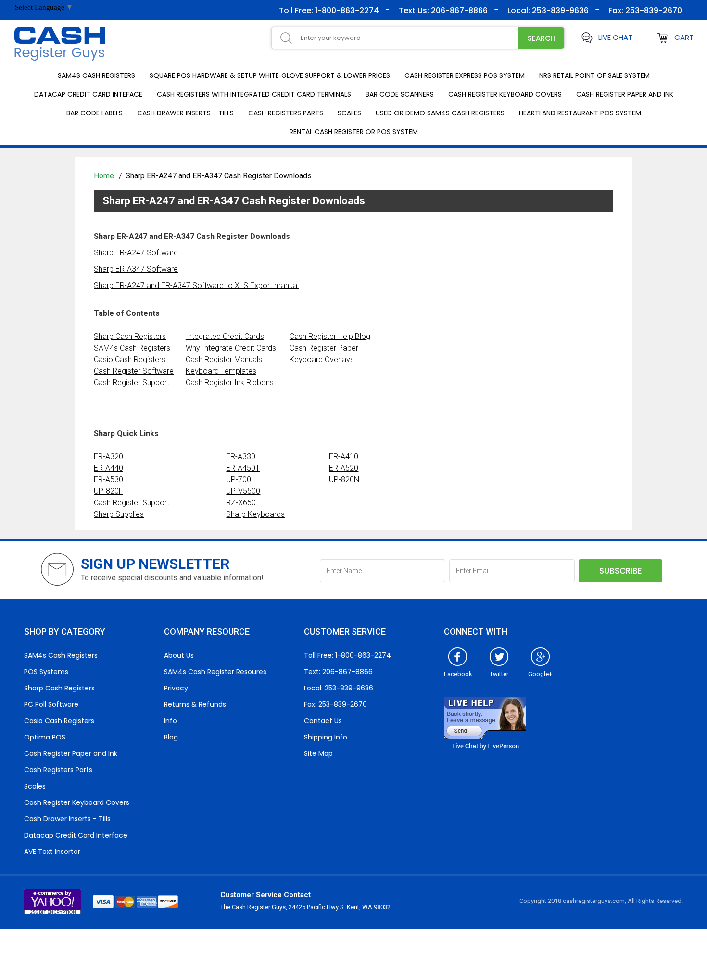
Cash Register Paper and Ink (624, 94)
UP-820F (108, 491)
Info (170, 721)
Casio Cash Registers (129, 359)
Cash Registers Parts (285, 113)
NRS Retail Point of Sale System (594, 75)
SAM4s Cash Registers (96, 75)
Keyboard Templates (221, 371)
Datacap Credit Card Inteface (88, 94)
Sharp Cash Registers (130, 336)
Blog (171, 737)
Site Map (318, 753)
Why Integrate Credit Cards (231, 347)
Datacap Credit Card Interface (75, 835)
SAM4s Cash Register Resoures (215, 671)
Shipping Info (325, 737)
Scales (349, 113)
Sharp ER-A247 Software (136, 252)
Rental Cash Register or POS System (354, 132)
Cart (684, 37)
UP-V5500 (243, 491)
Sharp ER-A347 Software (136, 269)
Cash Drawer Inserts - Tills (185, 113)
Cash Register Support (131, 382)
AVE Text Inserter (52, 851)
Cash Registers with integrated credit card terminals (254, 94)
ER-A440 (108, 468)
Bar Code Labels (94, 113)
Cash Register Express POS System (464, 75)
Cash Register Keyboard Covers (505, 94)
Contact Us (323, 721)
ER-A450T (243, 468)
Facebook (458, 673)
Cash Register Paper (324, 347)
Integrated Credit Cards (225, 336)
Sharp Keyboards (255, 514)
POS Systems (46, 671)
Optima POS (44, 737)
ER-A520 (343, 468)
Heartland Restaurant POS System (580, 113)
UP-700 (238, 479)
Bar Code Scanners (400, 94)
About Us (179, 655)
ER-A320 (108, 456)
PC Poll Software (51, 704)
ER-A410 (343, 456)
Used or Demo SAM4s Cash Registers (440, 113)
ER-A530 (108, 479)
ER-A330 (240, 456)
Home (105, 175)
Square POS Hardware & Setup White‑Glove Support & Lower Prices (270, 75)
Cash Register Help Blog (330, 336)
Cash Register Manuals (224, 359)
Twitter (499, 673)
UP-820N (344, 479)
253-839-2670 (652, 10)
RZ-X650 (241, 502)
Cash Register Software (134, 371)
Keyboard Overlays (322, 359)
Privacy (176, 688)
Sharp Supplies (119, 514)
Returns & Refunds (195, 704)
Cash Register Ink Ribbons (230, 382)
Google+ (540, 673)
